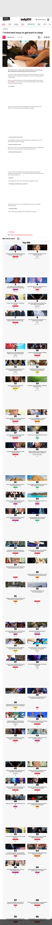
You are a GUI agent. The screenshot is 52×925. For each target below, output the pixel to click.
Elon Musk (37, 872)
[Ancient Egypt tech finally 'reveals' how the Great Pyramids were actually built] (37, 478)
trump (37, 289)
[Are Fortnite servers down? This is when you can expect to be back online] (37, 641)
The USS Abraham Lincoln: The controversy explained (37, 591)
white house (15, 667)
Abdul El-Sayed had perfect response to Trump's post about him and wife (15, 787)
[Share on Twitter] (46, 37)
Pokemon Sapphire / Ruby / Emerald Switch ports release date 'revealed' (15, 722)
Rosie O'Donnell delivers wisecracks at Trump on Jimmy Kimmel (15, 518)
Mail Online (12, 232)
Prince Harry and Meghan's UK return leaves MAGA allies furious (37, 419)
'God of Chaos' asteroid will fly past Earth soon (37, 435)
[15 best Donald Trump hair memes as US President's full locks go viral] (37, 690)
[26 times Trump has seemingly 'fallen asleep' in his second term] (37, 764)
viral (37, 707)
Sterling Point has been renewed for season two (37, 632)
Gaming (16, 24)
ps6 (37, 322)
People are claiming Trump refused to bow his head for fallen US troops (15, 320)
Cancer (15, 707)
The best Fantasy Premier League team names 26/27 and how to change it (37, 452)
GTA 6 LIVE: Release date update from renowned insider (37, 254)
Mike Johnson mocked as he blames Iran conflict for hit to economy (37, 787)
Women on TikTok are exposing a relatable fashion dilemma (37, 369)
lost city (37, 520)
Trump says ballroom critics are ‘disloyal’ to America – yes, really (15, 419)
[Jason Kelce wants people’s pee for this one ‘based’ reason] (37, 731)
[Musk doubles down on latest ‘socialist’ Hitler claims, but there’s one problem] (15, 912)
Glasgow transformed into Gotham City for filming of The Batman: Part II (15, 599)
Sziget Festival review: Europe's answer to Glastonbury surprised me (37, 804)
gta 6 (37, 256)
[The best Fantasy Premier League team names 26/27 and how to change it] (37, 445)
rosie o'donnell (15, 520)
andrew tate (15, 388)
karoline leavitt (37, 724)
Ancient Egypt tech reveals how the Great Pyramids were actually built (37, 485)
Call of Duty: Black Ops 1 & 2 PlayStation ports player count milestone (37, 304)
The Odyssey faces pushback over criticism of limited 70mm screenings (15, 287)
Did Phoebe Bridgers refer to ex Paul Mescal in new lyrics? (15, 870)
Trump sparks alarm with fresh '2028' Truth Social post (15, 452)
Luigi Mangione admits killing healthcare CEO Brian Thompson (37, 853)
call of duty (37, 306)
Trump (22, 24)
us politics (15, 577)
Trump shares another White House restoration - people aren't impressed (15, 551)
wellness (37, 503)
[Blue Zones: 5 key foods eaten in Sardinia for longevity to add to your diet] (37, 494)
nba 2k (15, 355)
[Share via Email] (49, 37)
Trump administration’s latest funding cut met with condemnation (37, 551)
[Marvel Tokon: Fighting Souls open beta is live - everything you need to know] (15, 362)
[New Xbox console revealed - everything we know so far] (37, 379)
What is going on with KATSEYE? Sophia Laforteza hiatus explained (15, 501)
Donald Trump (15, 421)
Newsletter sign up (42, 19)
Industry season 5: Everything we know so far (15, 804)
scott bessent (15, 437)
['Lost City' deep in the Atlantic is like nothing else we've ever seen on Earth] (37, 511)
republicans (15, 740)
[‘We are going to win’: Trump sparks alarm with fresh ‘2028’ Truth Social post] (15, 445)
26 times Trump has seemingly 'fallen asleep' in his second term (37, 771)
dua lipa (15, 634)
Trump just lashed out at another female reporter (15, 837)
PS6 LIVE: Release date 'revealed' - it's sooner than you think (37, 320)
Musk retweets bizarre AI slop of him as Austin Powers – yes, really (37, 870)
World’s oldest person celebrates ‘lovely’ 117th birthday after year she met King (37, 575)
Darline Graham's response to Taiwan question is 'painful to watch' (15, 738)
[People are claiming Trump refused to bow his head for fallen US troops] (15, 313)
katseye (15, 503)
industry (15, 806)
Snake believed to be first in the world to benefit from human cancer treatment (15, 705)
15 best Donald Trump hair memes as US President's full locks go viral (37, 698)
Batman (15, 601)
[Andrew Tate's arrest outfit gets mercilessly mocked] (15, 379)
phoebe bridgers (15, 872)
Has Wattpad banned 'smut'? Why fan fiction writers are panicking (15, 648)
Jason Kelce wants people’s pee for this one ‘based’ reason (37, 738)
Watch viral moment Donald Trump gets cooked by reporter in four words (15, 567)
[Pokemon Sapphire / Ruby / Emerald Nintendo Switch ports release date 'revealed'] (15, 715)
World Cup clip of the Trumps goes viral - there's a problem (37, 287)
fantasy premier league (37, 454)
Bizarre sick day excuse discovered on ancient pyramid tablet (15, 485)
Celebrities (5, 29)
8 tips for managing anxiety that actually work (21, 235)
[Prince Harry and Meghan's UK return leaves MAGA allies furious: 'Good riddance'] (37, 412)
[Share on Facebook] (44, 37)
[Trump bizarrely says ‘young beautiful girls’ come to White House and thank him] (15, 846)
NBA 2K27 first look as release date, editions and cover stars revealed (15, 353)
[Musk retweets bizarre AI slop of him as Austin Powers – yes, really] (37, 863)
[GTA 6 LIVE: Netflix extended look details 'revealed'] (37, 658)
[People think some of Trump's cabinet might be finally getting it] (37, 830)
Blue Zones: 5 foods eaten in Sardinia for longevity (37, 501)
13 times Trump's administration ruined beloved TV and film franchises (15, 665)
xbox (37, 388)
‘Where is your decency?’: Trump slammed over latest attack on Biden (37, 903)
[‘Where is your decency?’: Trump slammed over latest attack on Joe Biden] (37, 896)
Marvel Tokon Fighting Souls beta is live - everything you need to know (15, 369)
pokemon (15, 724)
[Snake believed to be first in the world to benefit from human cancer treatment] (15, 694)
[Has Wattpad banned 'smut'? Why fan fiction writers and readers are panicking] (15, 641)
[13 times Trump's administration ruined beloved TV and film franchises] (15, 658)
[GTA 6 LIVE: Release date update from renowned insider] (37, 247)
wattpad (15, 650)
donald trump (15, 256)
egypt (37, 487)
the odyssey (15, 289)
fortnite (37, 650)
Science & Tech (30, 24)
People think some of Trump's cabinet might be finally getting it (37, 837)
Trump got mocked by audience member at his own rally (37, 353)
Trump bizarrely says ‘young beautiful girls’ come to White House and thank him (15, 853)
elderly (37, 577)
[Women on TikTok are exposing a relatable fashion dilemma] (37, 362)
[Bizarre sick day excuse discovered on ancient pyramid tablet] (15, 478)
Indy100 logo (26, 19)
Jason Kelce (37, 740)
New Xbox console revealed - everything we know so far (37, 386)
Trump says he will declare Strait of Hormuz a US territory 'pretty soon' (15, 903)
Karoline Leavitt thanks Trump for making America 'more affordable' (37, 722)
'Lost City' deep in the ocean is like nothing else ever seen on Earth (37, 518)
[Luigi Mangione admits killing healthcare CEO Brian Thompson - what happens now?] (37, 846)
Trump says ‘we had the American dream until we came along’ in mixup (15, 254)
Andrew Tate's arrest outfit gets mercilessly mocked (15, 386)
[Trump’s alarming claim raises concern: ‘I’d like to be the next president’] (15, 297)
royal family (37, 421)
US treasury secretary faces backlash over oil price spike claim (15, 435)
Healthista (12, 81)
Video (39, 24)
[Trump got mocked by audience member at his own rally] (37, 346)
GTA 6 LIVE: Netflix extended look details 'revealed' (37, 665)
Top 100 (3, 24)
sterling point (37, 634)
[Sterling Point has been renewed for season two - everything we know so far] (37, 625)
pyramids (15, 487)
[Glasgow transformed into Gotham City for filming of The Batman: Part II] (15, 588)
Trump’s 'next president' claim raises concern (15, 304)
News (9, 24)
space (37, 437)
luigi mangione (37, 855)
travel (37, 806)
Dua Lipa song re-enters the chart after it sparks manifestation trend (15, 632)
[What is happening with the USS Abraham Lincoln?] (37, 584)
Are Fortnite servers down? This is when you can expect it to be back (37, 648)
